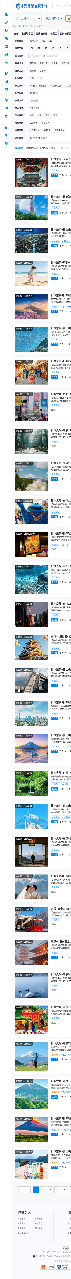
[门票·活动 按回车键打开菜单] (6, 46)
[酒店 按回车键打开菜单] (6, 14)
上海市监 (50, 1267)
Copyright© (46, 1251)
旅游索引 (21, 1228)
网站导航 (39, 1223)
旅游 (15, 26)
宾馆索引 (21, 1219)
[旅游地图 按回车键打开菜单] (6, 89)
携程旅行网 (32, 6)
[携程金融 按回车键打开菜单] (6, 116)
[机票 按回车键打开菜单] (6, 22)
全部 (16, 33)
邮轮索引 (39, 1228)
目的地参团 (41, 33)
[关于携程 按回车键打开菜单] (6, 143)
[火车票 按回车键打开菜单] (6, 30)
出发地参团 (27, 33)
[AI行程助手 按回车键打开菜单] (6, 73)
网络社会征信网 (66, 1266)
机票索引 (21, 1223)
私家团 (53, 33)
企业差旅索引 (23, 1233)
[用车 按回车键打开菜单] (6, 62)
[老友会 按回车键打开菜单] (6, 135)
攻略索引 (39, 1219)
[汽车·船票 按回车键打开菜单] (6, 54)
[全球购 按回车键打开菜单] (6, 100)
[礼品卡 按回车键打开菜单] (6, 108)
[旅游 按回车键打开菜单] (6, 38)
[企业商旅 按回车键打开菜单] (6, 127)
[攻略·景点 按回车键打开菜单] (6, 81)
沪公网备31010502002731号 (49, 1256)
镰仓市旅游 (24, 26)
